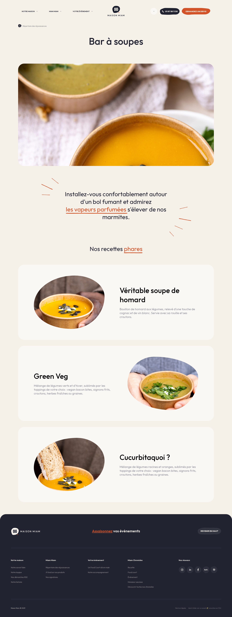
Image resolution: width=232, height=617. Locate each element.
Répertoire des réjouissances (35, 26)
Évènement (132, 577)
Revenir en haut (209, 531)
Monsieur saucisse (135, 582)
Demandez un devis (196, 11)
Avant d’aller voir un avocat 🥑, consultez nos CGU (204, 608)
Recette (131, 567)
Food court (132, 572)
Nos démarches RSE (19, 577)
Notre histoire (16, 582)
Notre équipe (16, 572)
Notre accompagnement (98, 572)
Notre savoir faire (18, 567)
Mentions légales (180, 608)
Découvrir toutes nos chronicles (141, 587)
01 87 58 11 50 (171, 11)
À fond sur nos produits (55, 572)
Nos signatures (52, 577)
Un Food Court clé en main (99, 567)
